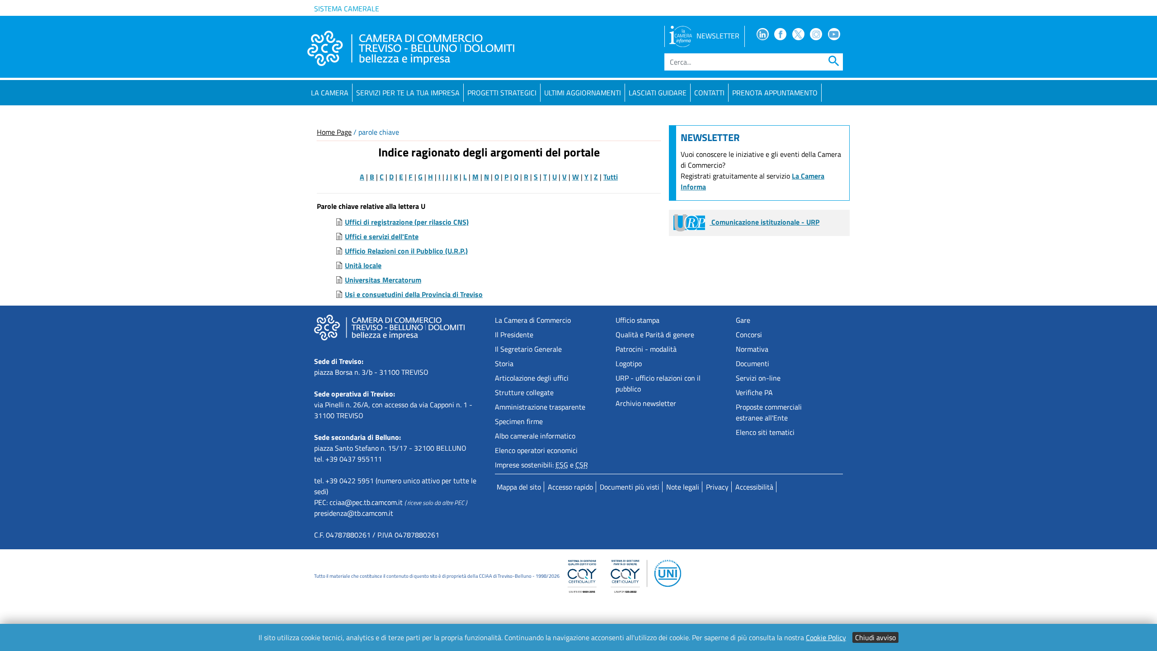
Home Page (334, 132)
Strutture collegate (524, 392)
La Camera (329, 92)
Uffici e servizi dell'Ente (382, 236)
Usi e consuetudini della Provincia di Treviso (414, 294)
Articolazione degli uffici (532, 378)
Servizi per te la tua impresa (408, 92)
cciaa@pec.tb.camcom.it (366, 502)
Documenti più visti (629, 486)
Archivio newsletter (646, 403)
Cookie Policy (826, 637)
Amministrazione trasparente (540, 406)
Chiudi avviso (875, 637)
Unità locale (363, 265)
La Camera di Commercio (533, 320)
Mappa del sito (519, 486)
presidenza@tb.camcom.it (353, 513)
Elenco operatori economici (536, 450)
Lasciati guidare (658, 92)
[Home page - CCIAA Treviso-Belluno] (410, 48)
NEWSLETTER (717, 35)
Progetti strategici (501, 92)
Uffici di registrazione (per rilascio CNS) (407, 222)
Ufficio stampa (637, 320)
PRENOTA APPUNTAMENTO (775, 92)
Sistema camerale (346, 8)
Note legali (682, 486)
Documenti (752, 363)
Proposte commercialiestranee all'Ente (769, 412)
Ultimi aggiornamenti (582, 92)
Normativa (752, 349)
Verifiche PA (754, 392)
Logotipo (629, 363)
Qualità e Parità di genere (655, 334)
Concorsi (749, 334)
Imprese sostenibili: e (541, 464)
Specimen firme (519, 421)
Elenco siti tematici (765, 432)
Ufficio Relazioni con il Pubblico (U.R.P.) (406, 250)
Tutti (610, 176)
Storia (504, 363)
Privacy (717, 486)
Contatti (709, 92)
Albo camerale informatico (535, 435)
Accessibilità (754, 486)
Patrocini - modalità (646, 349)
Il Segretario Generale (528, 349)
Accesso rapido (570, 486)
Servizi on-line (758, 378)
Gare (743, 320)
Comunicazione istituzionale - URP (764, 222)
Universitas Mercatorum (383, 279)
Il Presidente (514, 334)
